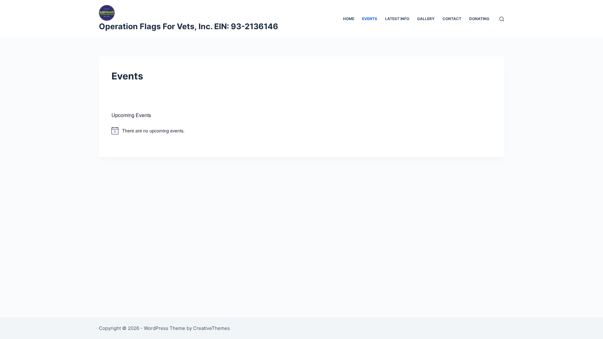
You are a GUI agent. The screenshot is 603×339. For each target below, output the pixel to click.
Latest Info (397, 18)
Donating (479, 18)
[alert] (301, 130)
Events (369, 18)
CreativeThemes (211, 328)
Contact (452, 18)
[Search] (501, 19)
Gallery (426, 18)
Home (348, 18)
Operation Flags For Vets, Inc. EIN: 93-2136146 (188, 26)
